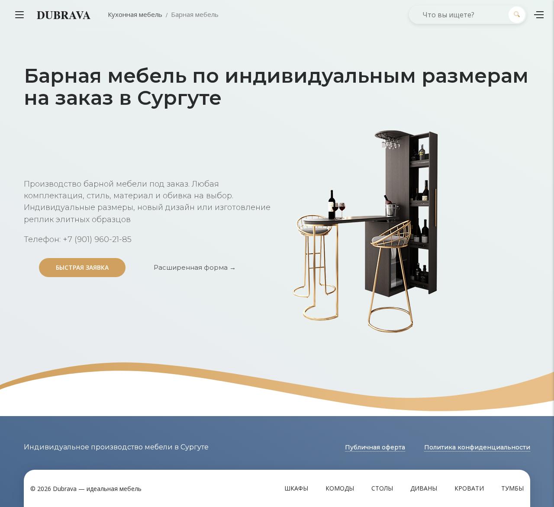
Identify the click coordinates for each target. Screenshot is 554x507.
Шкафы (296, 488)
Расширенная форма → (195, 267)
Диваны (423, 488)
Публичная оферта (375, 447)
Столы (382, 488)
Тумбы (512, 488)
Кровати (469, 488)
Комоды (339, 488)
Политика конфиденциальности (477, 447)
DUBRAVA (64, 14)
